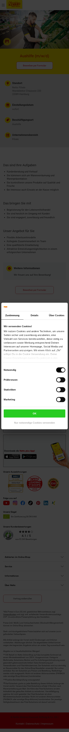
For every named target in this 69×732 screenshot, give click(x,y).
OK (34, 413)
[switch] (60, 379)
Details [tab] (35, 315)
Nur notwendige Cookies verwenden (34, 422)
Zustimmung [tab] (12, 315)
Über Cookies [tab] (56, 315)
